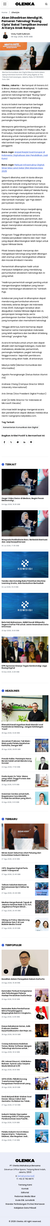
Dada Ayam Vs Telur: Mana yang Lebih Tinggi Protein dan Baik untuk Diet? (16, 778)
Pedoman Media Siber (25, 1196)
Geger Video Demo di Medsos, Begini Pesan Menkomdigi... (23, 499)
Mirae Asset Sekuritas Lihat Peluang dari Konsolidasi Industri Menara (21, 854)
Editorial (25, 1192)
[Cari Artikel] (45, 4)
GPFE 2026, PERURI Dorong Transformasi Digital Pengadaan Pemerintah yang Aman (16, 1081)
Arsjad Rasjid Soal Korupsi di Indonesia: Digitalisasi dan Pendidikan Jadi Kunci (25, 155)
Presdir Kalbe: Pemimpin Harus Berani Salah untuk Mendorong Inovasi (17, 761)
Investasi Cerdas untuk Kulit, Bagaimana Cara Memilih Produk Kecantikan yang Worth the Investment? (17, 796)
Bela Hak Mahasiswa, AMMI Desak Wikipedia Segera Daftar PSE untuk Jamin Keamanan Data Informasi (25, 624)
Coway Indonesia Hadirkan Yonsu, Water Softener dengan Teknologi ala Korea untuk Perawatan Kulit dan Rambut (17, 1046)
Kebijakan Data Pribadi (25, 1208)
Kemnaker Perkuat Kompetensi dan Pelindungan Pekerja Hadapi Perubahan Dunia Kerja (17, 993)
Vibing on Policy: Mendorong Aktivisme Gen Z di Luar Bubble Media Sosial (15, 922)
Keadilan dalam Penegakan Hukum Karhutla (23, 979)
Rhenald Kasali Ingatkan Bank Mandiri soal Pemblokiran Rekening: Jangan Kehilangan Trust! (22, 727)
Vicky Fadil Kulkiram (20, 34)
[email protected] (26, 1176)
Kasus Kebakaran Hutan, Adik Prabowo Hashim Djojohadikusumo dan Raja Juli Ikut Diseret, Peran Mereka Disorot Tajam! (17, 1028)
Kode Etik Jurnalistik (25, 1200)
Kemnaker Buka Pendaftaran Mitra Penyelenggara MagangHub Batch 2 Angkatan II (17, 1010)
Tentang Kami (25, 1184)
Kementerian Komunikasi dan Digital (20, 427)
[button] (4, 442)
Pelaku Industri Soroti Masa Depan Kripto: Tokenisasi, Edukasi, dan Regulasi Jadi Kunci (15, 1134)
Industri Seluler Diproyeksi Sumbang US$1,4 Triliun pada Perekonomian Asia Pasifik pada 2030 (16, 1116)
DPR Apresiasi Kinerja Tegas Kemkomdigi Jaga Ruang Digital (24, 667)
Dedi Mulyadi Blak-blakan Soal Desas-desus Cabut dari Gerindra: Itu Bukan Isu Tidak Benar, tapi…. (16, 1099)
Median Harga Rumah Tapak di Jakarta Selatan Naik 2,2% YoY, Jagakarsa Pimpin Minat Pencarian (17, 904)
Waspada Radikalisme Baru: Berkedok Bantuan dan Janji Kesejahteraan (24, 541)
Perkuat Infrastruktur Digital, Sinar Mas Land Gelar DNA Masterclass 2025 (23, 168)
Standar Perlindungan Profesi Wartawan (25, 1204)
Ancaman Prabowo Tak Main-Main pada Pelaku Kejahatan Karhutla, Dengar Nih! (16, 743)
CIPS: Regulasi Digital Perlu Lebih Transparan (15, 869)
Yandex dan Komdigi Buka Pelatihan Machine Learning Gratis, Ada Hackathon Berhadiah (23, 582)
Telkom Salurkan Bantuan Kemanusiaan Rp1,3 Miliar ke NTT (15, 887)
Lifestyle (15, 12)
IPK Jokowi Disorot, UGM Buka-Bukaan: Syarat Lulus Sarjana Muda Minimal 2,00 (17, 1063)
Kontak (25, 1188)
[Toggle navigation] (5, 4)
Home (4, 12)
